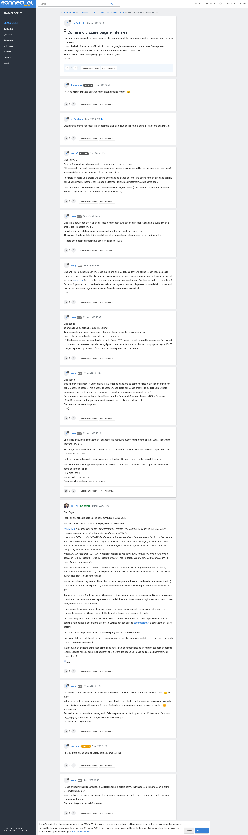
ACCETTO (201, 830)
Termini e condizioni (16, 828)
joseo (73, 216)
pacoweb (75, 506)
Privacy (6, 828)
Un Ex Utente (79, 23)
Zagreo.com (70, 529)
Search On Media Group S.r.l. (18, 830)
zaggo (74, 265)
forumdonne (77, 85)
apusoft (75, 153)
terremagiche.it (141, 622)
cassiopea (76, 746)
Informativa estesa (81, 831)
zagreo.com (78, 280)
